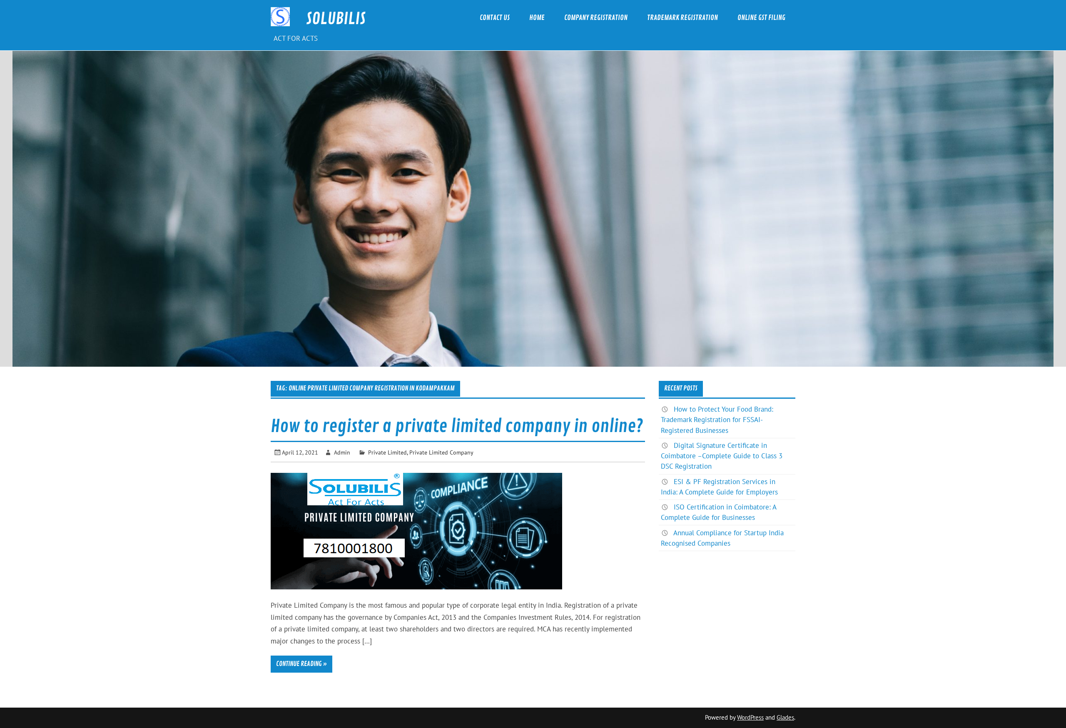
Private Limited (387, 452)
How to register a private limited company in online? (457, 426)
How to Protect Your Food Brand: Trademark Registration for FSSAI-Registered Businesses (717, 420)
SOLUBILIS (336, 19)
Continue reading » (301, 664)
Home (537, 17)
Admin (342, 452)
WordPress (750, 717)
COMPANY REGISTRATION (596, 17)
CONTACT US (495, 17)
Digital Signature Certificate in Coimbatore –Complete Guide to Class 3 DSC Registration (721, 456)
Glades (785, 717)
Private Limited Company (441, 452)
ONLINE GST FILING (761, 17)
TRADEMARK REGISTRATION (682, 17)
